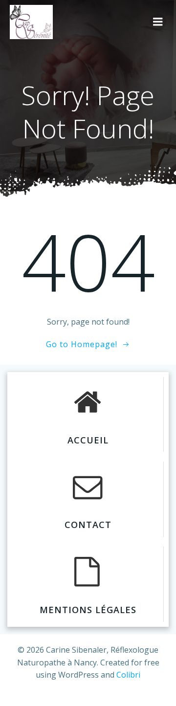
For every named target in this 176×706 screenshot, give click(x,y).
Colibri (128, 674)
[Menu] (158, 22)
